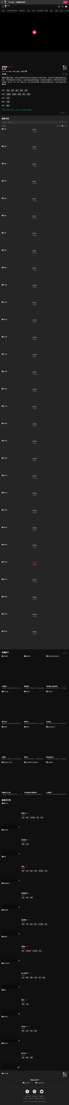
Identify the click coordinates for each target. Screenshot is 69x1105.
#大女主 (17, 110)
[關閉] (2, 2)
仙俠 (27, 1030)
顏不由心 (23, 1053)
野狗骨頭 (23, 840)
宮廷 (8, 90)
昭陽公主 (23, 813)
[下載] (59, 6)
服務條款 (41, 1096)
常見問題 (25, 1098)
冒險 (23, 1030)
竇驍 (19, 94)
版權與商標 (28, 1096)
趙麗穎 (9, 94)
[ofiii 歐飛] (8, 6)
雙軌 (22, 1000)
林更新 (14, 94)
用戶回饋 (31, 1098)
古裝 (26, 90)
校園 (31, 924)
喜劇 (23, 1057)
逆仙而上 (23, 1026)
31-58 (9, 122)
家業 (22, 866)
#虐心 (12, 110)
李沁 (24, 94)
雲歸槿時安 (24, 893)
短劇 (42, 817)
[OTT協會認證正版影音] (65, 68)
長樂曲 (23, 946)
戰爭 (17, 90)
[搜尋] (62, 6)
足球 (27, 924)
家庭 (31, 870)
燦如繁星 (23, 920)
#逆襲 (3, 110)
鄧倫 (28, 94)
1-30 (4, 122)
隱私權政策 (35, 1096)
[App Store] (28, 1083)
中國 (13, 71)
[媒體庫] (66, 6)
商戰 (35, 870)
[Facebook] (27, 1091)
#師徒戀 (29, 110)
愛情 (12, 90)
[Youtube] (41, 1091)
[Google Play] (40, 1083)
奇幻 (23, 977)
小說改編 (32, 817)
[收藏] (63, 74)
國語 (18, 71)
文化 (27, 870)
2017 (3, 71)
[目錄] (3, 6)
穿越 (35, 977)
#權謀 (8, 110)
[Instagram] (34, 1091)
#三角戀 (23, 110)
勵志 (21, 90)
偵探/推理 (28, 950)
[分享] (66, 74)
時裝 (27, 844)
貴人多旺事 (24, 973)
